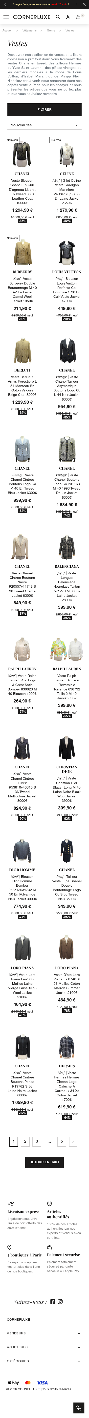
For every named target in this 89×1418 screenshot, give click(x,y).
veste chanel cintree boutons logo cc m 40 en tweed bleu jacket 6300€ (22, 484)
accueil (7, 30)
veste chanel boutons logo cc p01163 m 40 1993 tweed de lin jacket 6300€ (67, 486)
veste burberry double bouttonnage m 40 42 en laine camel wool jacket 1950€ (22, 290)
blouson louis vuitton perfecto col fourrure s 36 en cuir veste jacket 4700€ (66, 290)
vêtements (29, 30)
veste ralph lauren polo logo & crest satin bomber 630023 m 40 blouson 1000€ (22, 685)
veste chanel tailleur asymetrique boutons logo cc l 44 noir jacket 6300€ (66, 388)
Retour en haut (44, 1162)
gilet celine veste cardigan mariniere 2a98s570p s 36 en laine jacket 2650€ (67, 192)
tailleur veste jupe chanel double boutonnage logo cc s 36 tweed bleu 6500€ (67, 888)
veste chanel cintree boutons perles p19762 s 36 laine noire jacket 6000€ (22, 1084)
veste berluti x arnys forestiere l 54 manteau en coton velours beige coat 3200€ (22, 386)
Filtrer (45, 109)
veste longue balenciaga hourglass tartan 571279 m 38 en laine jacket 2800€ (66, 586)
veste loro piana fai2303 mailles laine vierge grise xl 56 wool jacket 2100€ (22, 986)
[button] (58, 16)
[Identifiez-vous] (68, 16)
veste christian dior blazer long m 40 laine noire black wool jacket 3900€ (67, 789)
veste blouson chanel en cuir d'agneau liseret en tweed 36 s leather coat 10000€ (22, 192)
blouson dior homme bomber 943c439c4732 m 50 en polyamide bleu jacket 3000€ (22, 888)
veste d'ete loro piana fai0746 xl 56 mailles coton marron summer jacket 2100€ (67, 984)
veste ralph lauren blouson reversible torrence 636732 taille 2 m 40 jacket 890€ (66, 687)
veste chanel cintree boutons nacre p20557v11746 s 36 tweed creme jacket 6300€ (22, 584)
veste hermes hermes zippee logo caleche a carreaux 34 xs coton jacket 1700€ (67, 1086)
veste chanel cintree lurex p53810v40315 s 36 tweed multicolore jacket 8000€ (22, 787)
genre (51, 30)
